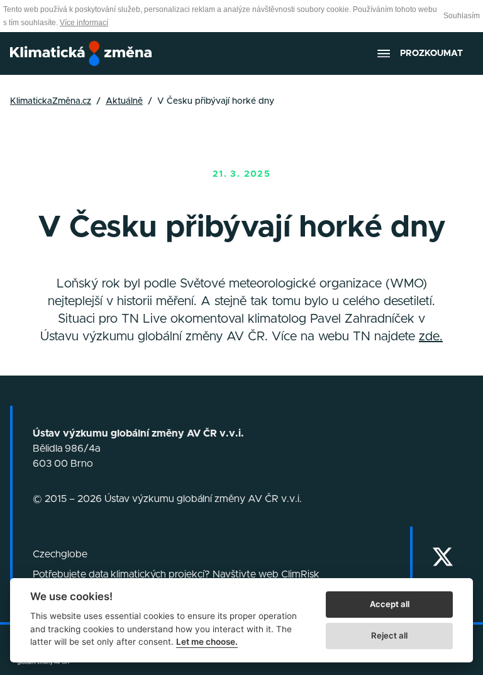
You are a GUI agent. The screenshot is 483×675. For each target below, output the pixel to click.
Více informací (84, 22)
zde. (431, 336)
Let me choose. (207, 642)
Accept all (389, 604)
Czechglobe (60, 554)
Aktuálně (124, 101)
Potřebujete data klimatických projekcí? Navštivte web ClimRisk (176, 574)
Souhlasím (461, 15)
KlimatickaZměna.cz (50, 101)
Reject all (389, 635)
